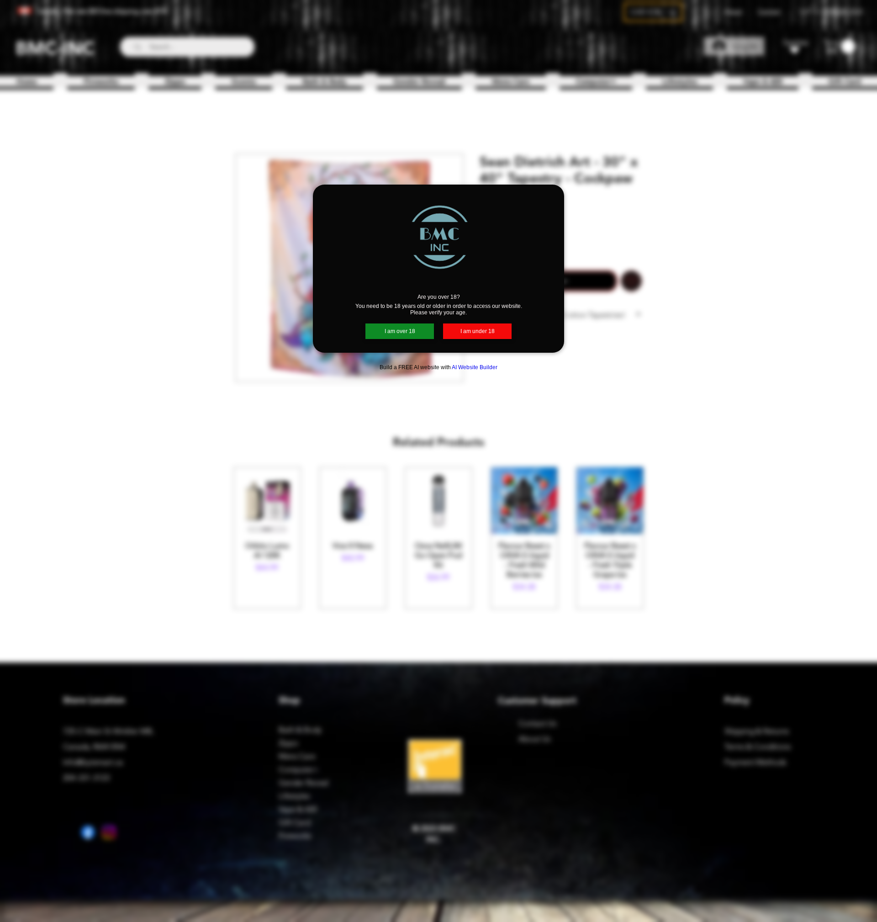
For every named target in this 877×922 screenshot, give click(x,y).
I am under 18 (477, 331)
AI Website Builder (474, 367)
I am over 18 (400, 331)
